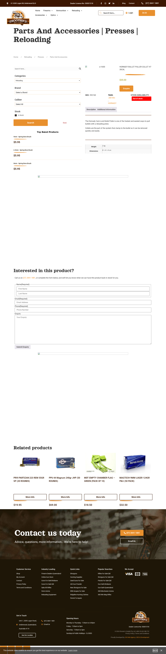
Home (37, 11)
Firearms (46, 11)
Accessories (40, 15)
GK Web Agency (130, 637)
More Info (30, 497)
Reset (65, 123)
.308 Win (111, 98)
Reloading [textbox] (19, 80)
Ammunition (61, 11)
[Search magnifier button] (100, 12)
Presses (41, 57)
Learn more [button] (72, 650)
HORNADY (112, 103)
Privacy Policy (129, 633)
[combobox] (48, 80)
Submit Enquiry (22, 347)
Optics (53, 15)
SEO (137, 637)
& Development (144, 637)
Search (30, 122)
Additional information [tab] (106, 109)
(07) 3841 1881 (29, 278)
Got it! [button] (155, 650)
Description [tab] (91, 109)
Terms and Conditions (142, 633)
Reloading (76, 11)
